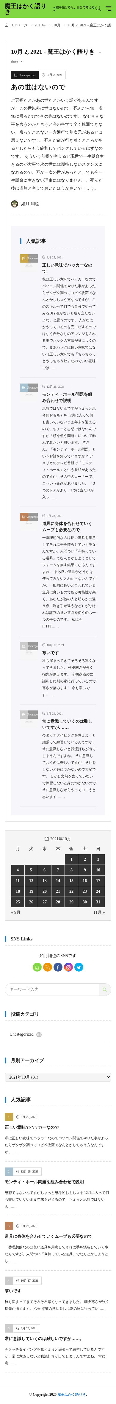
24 (98, 891)
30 (85, 902)
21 (58, 891)
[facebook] (58, 967)
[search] (105, 990)
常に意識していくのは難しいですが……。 (44, 1338)
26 (31, 902)
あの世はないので (38, 87)
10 (98, 870)
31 (98, 902)
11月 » (99, 912)
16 (85, 881)
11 (18, 881)
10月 (56, 25)
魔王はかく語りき (50, 9)
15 (71, 881)
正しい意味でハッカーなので (32, 1127)
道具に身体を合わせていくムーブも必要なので (48, 1236)
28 (58, 902)
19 (31, 891)
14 (58, 881)
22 (71, 891)
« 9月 (16, 912)
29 (71, 902)
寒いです (50, 653)
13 (45, 881)
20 (45, 891)
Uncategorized (27, 75)
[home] (37, 967)
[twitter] (78, 967)
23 (85, 891)
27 (45, 902)
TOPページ (18, 25)
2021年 (40, 25)
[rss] (47, 967)
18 (18, 891)
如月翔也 (48, 955)
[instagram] (68, 967)
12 (31, 881)
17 (98, 881)
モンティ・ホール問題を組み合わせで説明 (44, 1182)
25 (18, 902)
